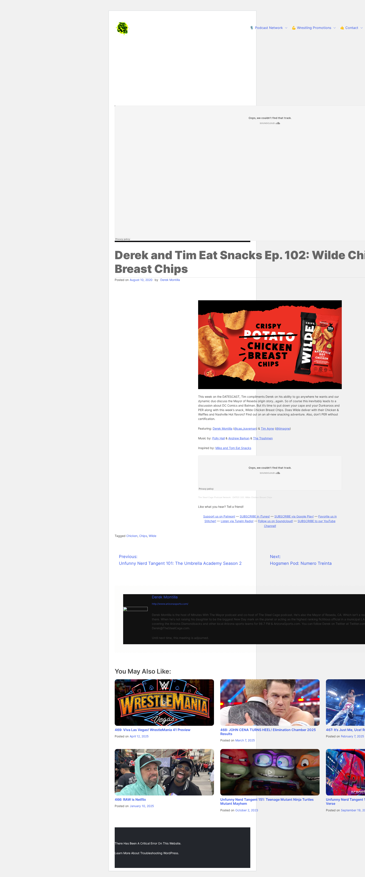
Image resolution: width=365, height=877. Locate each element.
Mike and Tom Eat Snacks (233, 448)
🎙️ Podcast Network (266, 28)
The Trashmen (263, 438)
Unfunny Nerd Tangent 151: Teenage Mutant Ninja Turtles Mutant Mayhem (267, 801)
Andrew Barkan (238, 438)
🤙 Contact (349, 28)
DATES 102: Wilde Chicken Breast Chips (252, 497)
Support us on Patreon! (219, 516)
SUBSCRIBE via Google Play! (294, 516)
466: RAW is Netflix (130, 799)
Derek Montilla (170, 280)
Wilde (152, 536)
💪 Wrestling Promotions (311, 28)
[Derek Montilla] (135, 619)
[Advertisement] (182, 73)
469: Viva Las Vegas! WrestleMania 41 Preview (152, 730)
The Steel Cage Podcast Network (214, 497)
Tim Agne (267, 428)
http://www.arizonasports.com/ (170, 603)
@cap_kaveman (245, 428)
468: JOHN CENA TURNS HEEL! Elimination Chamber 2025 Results (268, 732)
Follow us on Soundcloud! (275, 521)
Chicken (132, 536)
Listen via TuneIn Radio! (237, 521)
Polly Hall (218, 438)
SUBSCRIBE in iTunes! (255, 516)
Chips (143, 536)
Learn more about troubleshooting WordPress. (147, 853)
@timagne (283, 428)
